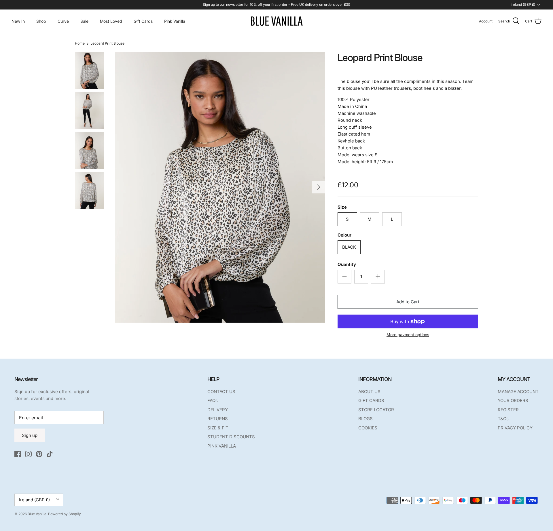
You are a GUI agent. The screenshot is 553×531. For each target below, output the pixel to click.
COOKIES (367, 428)
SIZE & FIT (217, 428)
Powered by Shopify (64, 514)
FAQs (212, 400)
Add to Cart (407, 301)
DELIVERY (217, 409)
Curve (63, 21)
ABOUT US (369, 391)
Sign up (29, 435)
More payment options (408, 334)
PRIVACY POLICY (515, 428)
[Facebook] (17, 454)
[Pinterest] (39, 454)
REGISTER (508, 409)
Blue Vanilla (37, 514)
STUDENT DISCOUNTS (231, 436)
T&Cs (503, 418)
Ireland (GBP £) (523, 4)
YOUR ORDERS (513, 400)
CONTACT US (221, 391)
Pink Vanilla (174, 21)
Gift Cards (143, 21)
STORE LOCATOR (376, 409)
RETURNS (217, 418)
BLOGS (365, 418)
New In (18, 21)
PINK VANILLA (221, 446)
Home (80, 43)
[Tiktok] (49, 454)
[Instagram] (28, 454)
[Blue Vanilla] (276, 21)
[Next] (318, 187)
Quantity (347, 264)
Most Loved (111, 21)
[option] (220, 187)
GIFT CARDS (371, 400)
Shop (41, 21)
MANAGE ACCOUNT (518, 391)
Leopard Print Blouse (107, 43)
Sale (84, 21)
